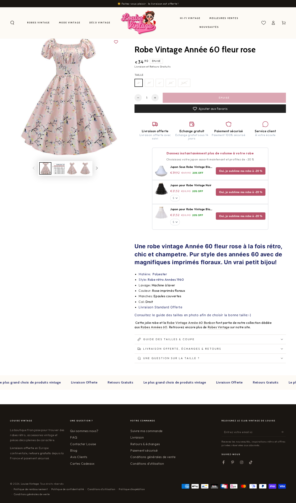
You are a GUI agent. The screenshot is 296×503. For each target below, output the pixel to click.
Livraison (137, 437)
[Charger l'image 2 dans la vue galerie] (59, 168)
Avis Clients (78, 457)
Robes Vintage (219, 327)
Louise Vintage (30, 483)
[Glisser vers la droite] (96, 168)
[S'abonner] (283, 432)
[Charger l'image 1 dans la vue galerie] (45, 168)
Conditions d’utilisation (147, 463)
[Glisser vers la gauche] (33, 168)
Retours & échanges (145, 444)
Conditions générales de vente (153, 457)
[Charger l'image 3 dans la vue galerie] (72, 168)
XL (171, 83)
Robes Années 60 (154, 327)
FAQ (73, 437)
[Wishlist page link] (263, 23)
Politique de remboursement (31, 489)
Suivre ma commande (146, 431)
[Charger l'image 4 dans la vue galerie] (85, 168)
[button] (12, 22)
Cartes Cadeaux (82, 463)
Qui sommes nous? (84, 431)
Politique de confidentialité (67, 489)
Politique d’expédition (132, 489)
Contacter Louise (83, 444)
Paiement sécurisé (144, 450)
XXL (184, 83)
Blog (73, 450)
